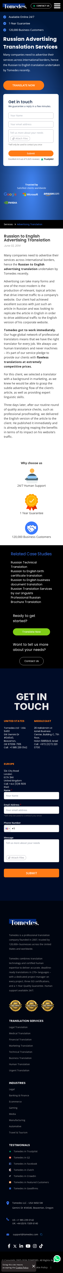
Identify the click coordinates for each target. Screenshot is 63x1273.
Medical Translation (20, 1033)
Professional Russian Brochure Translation (26, 599)
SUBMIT (31, 873)
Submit (31, 153)
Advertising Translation (29, 224)
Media (12, 1113)
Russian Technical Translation (24, 564)
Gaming (13, 1107)
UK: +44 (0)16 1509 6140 (25, 1223)
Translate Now (23, 85)
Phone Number (12, 822)
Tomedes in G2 (22, 1157)
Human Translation (19, 1064)
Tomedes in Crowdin (25, 1176)
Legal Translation (18, 1027)
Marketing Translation (21, 1045)
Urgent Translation (19, 1070)
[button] (7, 828)
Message (14, 847)
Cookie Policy (22, 1267)
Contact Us (31, 661)
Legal (12, 1089)
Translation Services (26, 1021)
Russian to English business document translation (30, 582)
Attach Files (22, 138)
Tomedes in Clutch (24, 1169)
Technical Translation (20, 1051)
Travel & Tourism (18, 1132)
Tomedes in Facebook (25, 1163)
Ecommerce (15, 1101)
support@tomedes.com (25, 1234)
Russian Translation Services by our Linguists (31, 591)
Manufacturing (17, 1120)
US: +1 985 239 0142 (23, 1219)
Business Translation (20, 1058)
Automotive (15, 1126)
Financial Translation (20, 1039)
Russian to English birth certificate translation (27, 573)
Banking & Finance (19, 1095)
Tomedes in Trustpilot (25, 1151)
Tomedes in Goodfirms (26, 1188)
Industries (17, 1083)
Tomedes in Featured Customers (31, 1182)
